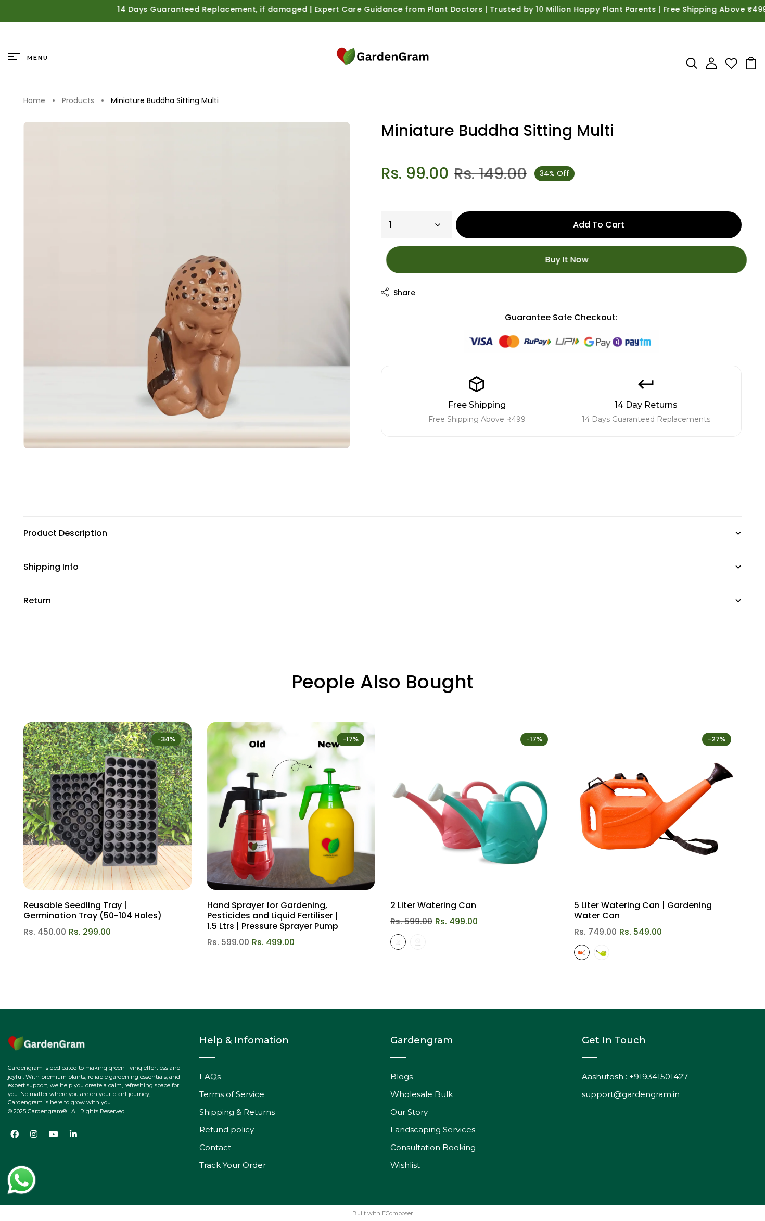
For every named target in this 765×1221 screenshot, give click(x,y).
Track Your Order (232, 1165)
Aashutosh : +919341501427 (635, 1076)
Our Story (409, 1112)
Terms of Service (231, 1094)
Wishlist (405, 1165)
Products (78, 101)
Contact (215, 1147)
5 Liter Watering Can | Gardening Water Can (643, 910)
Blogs (401, 1076)
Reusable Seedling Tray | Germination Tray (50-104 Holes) (92, 910)
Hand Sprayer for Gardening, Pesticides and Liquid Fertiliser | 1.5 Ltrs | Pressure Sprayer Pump (272, 915)
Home (34, 101)
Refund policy (226, 1130)
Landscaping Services (432, 1130)
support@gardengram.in (631, 1094)
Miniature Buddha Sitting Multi (165, 101)
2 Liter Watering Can (433, 905)
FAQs (210, 1076)
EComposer (397, 1213)
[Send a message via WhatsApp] (21, 1180)
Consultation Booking (433, 1147)
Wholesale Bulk (421, 1094)
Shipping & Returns (237, 1112)
